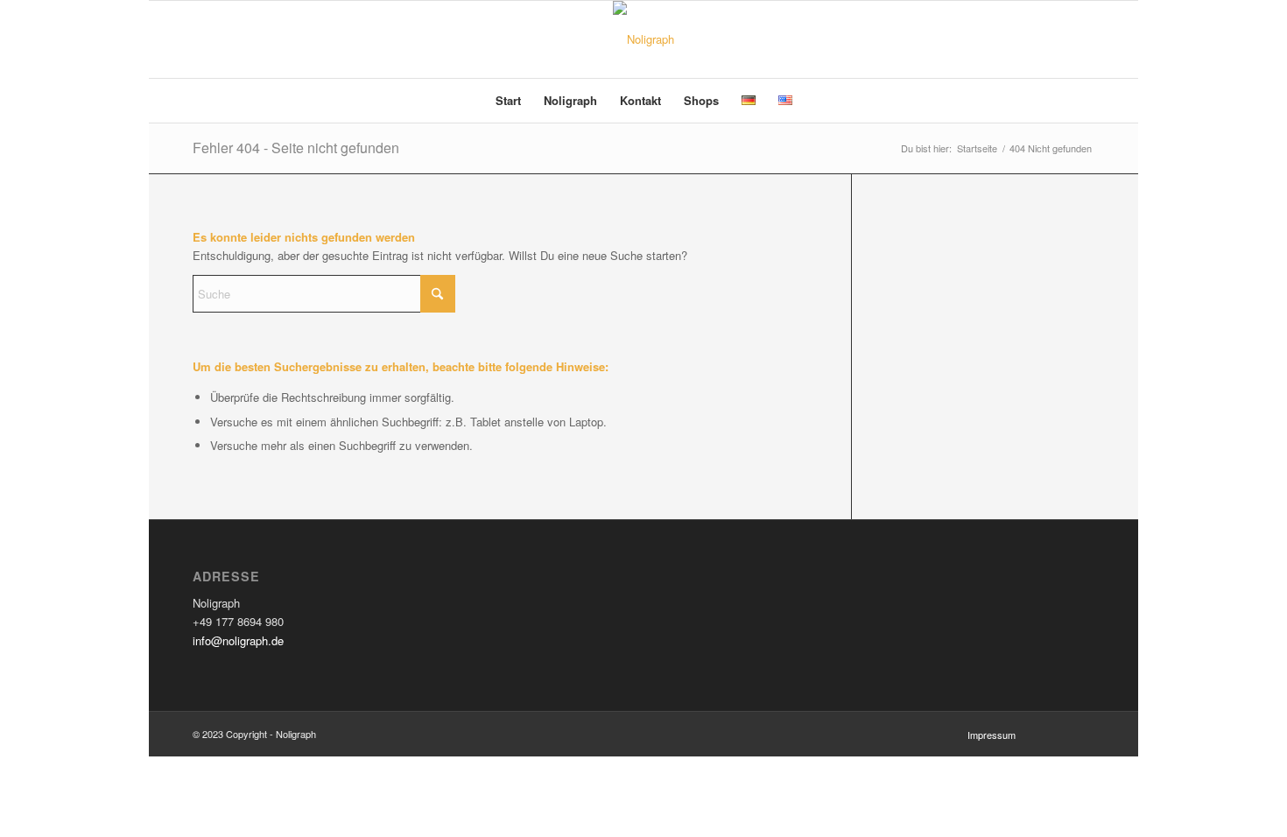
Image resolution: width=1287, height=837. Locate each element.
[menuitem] (508, 101)
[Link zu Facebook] (1055, 39)
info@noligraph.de (238, 640)
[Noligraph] (643, 39)
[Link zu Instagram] (1081, 39)
